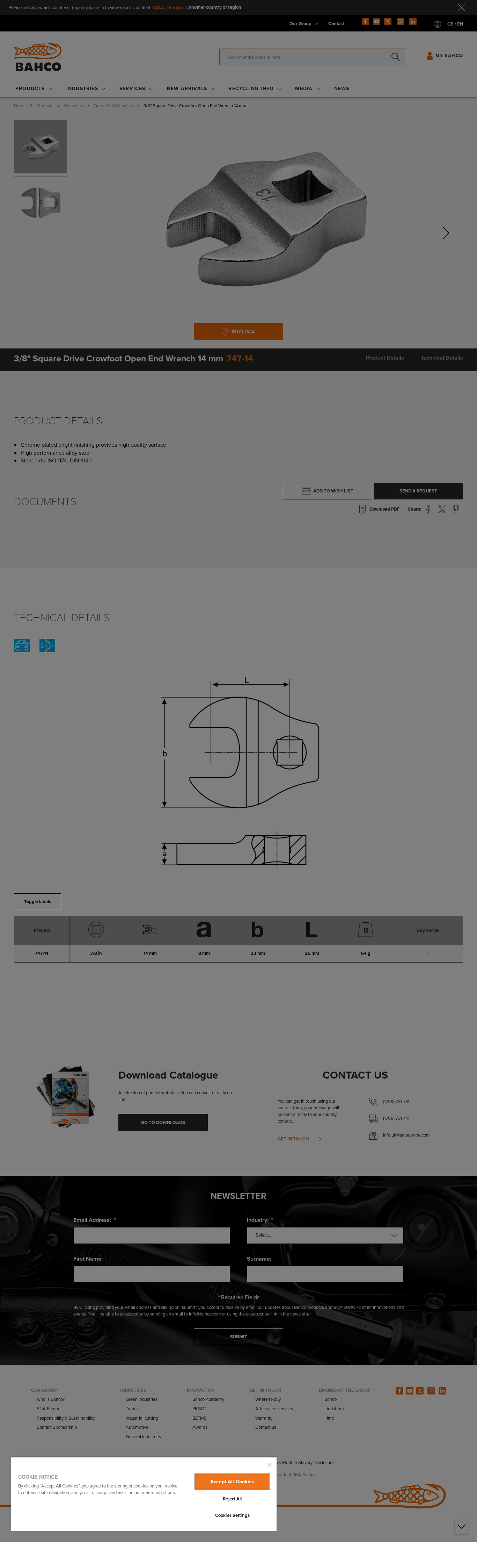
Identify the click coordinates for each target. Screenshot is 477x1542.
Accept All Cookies (232, 1481)
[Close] (269, 1465)
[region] (144, 1494)
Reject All (232, 1499)
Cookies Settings (232, 1515)
